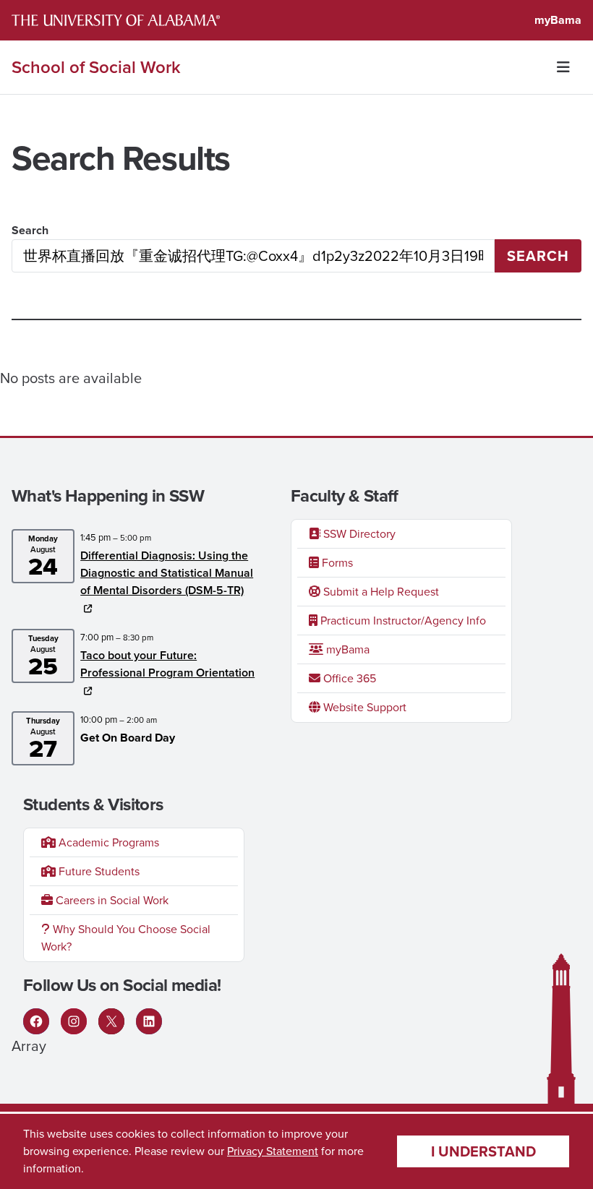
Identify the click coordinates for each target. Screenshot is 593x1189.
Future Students (98, 871)
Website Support (363, 707)
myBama (557, 20)
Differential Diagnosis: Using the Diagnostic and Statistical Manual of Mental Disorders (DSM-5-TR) (166, 572)
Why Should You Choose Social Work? (125, 938)
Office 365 (348, 678)
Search (30, 230)
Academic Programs (107, 842)
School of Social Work (96, 67)
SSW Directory (358, 533)
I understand (483, 1151)
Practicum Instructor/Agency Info (401, 620)
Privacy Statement (272, 1151)
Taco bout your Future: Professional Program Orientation (167, 664)
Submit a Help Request (379, 591)
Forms (336, 562)
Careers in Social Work (110, 900)
